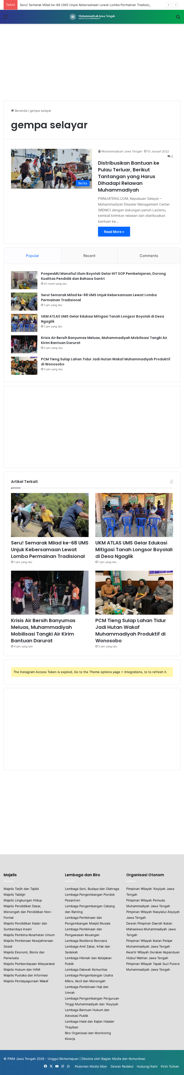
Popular (32, 255)
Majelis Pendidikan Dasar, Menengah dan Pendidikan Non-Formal (28, 911)
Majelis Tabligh (14, 894)
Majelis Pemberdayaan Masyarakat (29, 964)
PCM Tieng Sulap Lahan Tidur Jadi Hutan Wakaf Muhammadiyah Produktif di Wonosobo (130, 630)
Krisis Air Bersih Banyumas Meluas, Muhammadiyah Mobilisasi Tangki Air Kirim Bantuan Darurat (43, 630)
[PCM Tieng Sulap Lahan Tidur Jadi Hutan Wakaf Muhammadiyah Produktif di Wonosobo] (24, 366)
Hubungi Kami (147, 1066)
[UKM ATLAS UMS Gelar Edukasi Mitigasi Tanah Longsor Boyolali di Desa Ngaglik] (24, 323)
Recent (89, 255)
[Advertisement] (92, 62)
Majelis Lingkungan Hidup (23, 900)
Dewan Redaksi (122, 1066)
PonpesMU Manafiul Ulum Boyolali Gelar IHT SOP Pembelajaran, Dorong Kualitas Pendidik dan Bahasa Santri (103, 276)
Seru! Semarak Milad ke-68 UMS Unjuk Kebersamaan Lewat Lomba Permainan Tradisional (86, 5)
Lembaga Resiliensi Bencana (86, 941)
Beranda (20, 110)
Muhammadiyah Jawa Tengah (122, 151)
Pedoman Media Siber (91, 1066)
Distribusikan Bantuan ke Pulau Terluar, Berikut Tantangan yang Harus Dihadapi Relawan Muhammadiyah (128, 176)
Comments (149, 255)
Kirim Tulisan (170, 1066)
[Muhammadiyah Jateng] (92, 16)
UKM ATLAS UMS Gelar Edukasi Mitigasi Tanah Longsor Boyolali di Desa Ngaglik (133, 549)
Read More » (114, 232)
